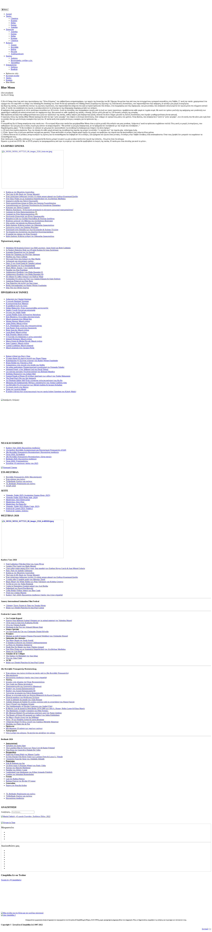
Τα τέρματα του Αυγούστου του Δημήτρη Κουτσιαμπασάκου (29, 232)
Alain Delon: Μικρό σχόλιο (16, 323)
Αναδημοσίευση (17, 54)
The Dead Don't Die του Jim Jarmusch (21, 378)
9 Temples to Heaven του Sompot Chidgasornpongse (26, 643)
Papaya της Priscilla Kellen (16, 785)
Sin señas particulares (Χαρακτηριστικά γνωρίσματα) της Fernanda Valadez (35, 367)
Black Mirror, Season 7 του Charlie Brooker (23, 268)
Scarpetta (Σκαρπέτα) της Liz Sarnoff (20, 252)
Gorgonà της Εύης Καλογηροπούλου (20, 212)
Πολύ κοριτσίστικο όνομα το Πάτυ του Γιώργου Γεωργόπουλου (31, 203)
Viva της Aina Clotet (14, 658)
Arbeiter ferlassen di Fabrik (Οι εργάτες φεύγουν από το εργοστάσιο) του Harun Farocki (40, 702)
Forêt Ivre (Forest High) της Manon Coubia (23, 754)
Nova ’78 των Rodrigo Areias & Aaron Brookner (25, 720)
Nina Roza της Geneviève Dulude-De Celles (23, 750)
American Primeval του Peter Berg (19, 281)
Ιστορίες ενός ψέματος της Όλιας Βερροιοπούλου (25, 682)
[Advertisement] (29, 4)
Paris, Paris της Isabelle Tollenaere (19, 571)
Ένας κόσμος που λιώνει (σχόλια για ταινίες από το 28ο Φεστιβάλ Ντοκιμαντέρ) (37, 673)
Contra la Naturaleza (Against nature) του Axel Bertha (27, 586)
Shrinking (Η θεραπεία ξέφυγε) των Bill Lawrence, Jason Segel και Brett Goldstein (38, 248)
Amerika (14, 27)
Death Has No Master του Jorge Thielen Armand (25, 647)
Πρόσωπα (10, 29)
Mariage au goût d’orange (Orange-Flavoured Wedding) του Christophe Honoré (37, 636)
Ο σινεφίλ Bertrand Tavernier (17, 301)
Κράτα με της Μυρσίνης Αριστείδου (20, 192)
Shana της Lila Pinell (14, 651)
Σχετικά (205, 929)
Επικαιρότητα (11, 65)
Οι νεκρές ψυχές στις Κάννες (17, 387)
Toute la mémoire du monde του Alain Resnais (24, 700)
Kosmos (14, 21)
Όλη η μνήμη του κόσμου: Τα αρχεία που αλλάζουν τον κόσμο (30, 733)
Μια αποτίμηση (12, 675)
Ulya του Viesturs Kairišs (16, 625)
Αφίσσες (14, 58)
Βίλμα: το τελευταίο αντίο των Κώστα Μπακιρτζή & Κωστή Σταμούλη (33, 695)
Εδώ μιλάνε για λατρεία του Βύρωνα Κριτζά (23, 223)
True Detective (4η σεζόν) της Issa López (22, 283)
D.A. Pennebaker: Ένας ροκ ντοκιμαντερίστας (24, 326)
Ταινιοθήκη (15, 63)
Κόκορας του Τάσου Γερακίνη (18, 207)
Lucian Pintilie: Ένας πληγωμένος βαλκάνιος (23, 315)
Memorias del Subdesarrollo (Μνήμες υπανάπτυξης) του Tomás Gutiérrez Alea (36, 383)
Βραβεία (14, 69)
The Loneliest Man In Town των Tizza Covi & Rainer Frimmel (30, 748)
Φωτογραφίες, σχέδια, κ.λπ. (22, 60)
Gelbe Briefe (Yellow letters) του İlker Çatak (23, 590)
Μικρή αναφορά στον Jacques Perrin (20, 348)
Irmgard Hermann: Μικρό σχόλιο (19, 339)
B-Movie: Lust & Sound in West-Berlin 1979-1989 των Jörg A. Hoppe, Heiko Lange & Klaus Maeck (45, 708)
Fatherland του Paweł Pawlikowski (19, 588)
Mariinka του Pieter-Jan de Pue (18, 724)
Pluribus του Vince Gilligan (16, 257)
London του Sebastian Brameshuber (20, 774)
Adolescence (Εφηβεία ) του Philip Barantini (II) (24, 274)
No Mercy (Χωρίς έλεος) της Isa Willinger (22, 717)
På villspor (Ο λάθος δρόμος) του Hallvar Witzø (24, 277)
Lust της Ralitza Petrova (15, 779)
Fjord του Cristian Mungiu (16, 593)
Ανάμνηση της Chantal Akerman (18, 299)
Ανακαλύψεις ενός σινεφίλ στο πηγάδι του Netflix (25, 365)
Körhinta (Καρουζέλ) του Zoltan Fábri (21, 374)
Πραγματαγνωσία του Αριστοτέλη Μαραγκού (23, 686)
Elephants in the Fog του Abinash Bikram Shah (24, 627)
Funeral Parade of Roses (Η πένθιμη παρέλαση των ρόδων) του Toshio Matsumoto (38, 376)
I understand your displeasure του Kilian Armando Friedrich (29, 772)
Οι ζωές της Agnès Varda (16, 312)
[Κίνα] (22, 913)
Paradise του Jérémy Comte (16, 770)
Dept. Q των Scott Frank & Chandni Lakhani (23, 263)
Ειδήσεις (14, 67)
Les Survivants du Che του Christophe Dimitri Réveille (27, 632)
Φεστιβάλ (14, 47)
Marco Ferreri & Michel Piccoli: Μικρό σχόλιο (24, 341)
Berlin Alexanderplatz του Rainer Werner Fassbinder (26, 285)
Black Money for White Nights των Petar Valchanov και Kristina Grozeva (34, 582)
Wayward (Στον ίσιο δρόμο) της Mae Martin (23, 259)
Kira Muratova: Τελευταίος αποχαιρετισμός (23, 317)
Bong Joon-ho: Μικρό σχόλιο (17, 330)
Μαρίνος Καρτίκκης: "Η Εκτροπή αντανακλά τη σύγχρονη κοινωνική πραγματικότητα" (39, 210)
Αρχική (9, 14)
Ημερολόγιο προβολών (15, 798)
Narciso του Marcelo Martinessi (18, 768)
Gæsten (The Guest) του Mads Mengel (21, 566)
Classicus (14, 18)
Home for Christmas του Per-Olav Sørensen (23, 254)
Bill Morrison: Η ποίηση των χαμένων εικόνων (24, 728)
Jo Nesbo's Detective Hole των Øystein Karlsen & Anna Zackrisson (32, 250)
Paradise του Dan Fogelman (17, 270)
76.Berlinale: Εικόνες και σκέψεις (19, 796)
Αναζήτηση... (6, 812)
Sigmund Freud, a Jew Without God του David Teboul (27, 369)
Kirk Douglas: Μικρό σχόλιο (17, 334)
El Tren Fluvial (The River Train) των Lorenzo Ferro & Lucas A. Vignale (34, 757)
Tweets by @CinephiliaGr (11, 880)
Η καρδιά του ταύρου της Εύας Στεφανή (21, 234)
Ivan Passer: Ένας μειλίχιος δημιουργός (21, 328)
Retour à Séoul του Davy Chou (18, 356)
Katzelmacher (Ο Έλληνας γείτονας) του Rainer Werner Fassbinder (32, 361)
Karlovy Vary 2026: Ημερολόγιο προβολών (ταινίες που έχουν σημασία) (34, 595)
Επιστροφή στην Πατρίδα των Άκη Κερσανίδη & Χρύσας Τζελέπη (32, 230)
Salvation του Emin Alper (16, 746)
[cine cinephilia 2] (8, 915)
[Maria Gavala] (25, 816)
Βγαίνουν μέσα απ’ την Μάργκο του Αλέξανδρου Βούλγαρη (29, 221)
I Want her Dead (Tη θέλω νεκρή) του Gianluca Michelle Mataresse (32, 722)
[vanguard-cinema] (9, 467)
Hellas (13, 23)
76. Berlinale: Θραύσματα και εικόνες (20, 794)
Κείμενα (9, 43)
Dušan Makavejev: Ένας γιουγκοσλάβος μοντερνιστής (27, 308)
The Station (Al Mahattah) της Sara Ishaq (22, 656)
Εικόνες (9, 56)
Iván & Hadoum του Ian (15, 763)
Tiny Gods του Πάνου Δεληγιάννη (19, 684)
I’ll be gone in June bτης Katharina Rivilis (22, 623)
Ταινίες (8, 16)
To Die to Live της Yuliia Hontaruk (19, 584)
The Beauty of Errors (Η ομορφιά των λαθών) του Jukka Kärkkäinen (33, 715)
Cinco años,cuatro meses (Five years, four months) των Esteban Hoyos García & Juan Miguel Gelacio (45, 568)
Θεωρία (14, 52)
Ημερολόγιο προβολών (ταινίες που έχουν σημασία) (26, 677)
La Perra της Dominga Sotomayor (19, 645)
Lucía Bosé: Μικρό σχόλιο (16, 332)
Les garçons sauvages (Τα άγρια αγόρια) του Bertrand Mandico (30, 372)
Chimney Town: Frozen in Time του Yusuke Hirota (26, 605)
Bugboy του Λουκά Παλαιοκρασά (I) (20, 689)
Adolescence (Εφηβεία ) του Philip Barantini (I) (24, 272)
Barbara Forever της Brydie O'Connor (20, 781)
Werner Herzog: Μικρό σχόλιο (18, 321)
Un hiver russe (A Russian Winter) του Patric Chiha (26, 765)
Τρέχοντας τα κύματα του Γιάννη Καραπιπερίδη (24, 693)
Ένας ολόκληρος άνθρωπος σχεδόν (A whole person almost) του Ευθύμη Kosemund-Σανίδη (42, 196)
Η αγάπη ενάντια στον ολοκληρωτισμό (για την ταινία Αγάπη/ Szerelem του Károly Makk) (41, 391)
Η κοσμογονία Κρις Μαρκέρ (17, 303)
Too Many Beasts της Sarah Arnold (19, 640)
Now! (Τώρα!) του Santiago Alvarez (20, 704)
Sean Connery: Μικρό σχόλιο (17, 343)
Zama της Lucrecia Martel (16, 389)
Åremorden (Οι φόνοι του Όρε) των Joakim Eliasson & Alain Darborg (33, 279)
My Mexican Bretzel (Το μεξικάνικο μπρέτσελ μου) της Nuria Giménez (34, 713)
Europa (13, 25)
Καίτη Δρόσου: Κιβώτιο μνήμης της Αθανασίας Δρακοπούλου (30, 225)
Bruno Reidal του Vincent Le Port (19, 363)
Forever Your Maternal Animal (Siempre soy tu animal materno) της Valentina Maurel (39, 620)
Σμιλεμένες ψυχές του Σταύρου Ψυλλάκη (22, 227)
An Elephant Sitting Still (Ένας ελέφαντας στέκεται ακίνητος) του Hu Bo (34, 380)
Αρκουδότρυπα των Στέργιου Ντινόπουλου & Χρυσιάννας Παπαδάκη (33, 205)
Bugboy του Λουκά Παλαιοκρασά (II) (20, 691)
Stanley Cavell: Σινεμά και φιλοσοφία (20, 310)
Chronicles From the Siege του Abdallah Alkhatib (25, 759)
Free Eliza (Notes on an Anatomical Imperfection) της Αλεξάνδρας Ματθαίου (36, 199)
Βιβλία (13, 49)
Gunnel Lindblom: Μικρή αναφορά (19, 346)
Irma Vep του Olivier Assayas (17, 288)
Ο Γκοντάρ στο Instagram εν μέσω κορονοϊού (24, 337)
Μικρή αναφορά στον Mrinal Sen (19, 319)
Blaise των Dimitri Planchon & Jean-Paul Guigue (25, 608)
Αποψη (13, 45)
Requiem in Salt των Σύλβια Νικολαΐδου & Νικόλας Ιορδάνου (30, 219)
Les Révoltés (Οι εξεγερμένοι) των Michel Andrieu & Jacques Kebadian (34, 385)
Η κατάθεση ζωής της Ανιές (16, 306)
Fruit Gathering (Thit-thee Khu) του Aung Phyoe (25, 564)
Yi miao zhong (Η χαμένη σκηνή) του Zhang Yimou (26, 358)
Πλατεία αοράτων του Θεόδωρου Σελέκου (22, 697)
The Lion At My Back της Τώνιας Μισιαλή (23, 194)
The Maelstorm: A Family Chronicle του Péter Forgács (27, 711)
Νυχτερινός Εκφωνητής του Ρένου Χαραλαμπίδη (25, 216)
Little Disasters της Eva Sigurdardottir (20, 265)
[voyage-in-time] (8, 823)
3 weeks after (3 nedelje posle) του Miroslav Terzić (25, 579)
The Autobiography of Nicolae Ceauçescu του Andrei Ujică (29, 706)
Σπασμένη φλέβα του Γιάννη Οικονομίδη (22, 201)
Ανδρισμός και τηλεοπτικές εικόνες (19, 261)
